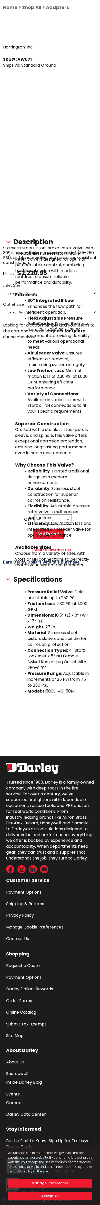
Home (10, 7)
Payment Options (24, 892)
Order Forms (19, 1001)
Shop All (31, 7)
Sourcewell (17, 1073)
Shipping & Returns (25, 904)
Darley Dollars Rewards (29, 989)
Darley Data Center (26, 1114)
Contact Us (17, 939)
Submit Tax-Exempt (26, 1024)
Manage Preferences (50, 1183)
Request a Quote (23, 966)
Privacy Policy (20, 915)
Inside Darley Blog (24, 1082)
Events (13, 1094)
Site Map (15, 1036)
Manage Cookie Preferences (35, 927)
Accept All (50, 1195)
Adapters (57, 7)
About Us (15, 1062)
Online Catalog (21, 1012)
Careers (14, 1103)
